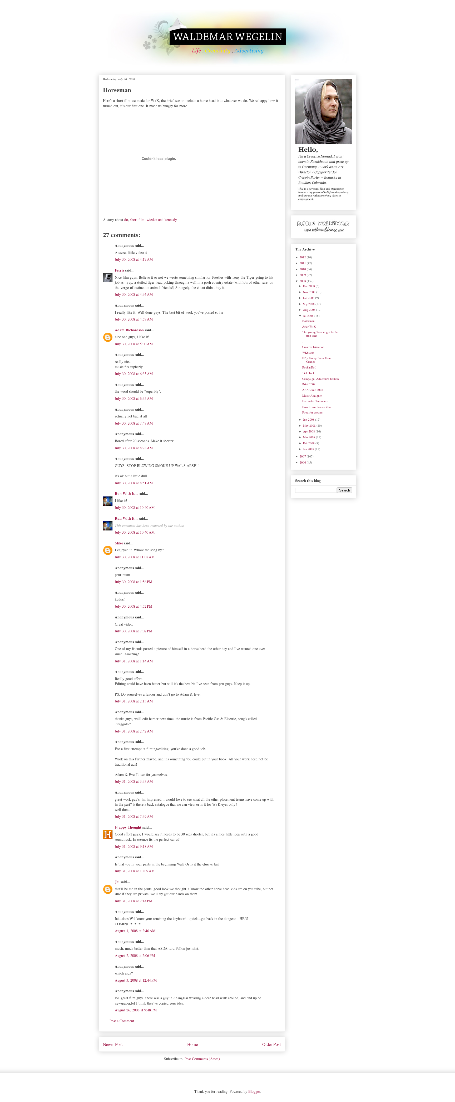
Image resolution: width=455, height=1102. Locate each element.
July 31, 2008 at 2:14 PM (133, 900)
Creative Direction (313, 347)
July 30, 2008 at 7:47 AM (134, 423)
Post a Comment (122, 1020)
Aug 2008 (309, 310)
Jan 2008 (309, 449)
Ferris (119, 270)
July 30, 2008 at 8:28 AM (134, 447)
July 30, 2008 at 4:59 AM (134, 319)
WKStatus (308, 353)
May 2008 (309, 425)
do (126, 219)
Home (192, 1044)
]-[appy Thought (128, 827)
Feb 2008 (309, 443)
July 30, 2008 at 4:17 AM (134, 259)
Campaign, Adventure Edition (320, 379)
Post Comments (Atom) (202, 1058)
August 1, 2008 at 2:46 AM (135, 930)
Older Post (271, 1044)
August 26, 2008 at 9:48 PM (136, 1009)
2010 (303, 269)
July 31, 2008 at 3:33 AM (134, 781)
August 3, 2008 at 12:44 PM (136, 980)
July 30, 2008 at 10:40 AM (135, 507)
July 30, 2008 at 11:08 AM (135, 556)
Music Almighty (312, 395)
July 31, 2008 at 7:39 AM (134, 816)
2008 (303, 281)
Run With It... (126, 493)
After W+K (309, 326)
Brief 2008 (308, 384)
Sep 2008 (309, 304)
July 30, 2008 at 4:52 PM (133, 606)
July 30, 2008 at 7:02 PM (133, 630)
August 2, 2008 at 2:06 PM (135, 955)
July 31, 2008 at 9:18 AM (134, 846)
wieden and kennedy (162, 219)
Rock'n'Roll (309, 367)
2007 (303, 456)
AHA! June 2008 (312, 390)
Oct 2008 (309, 298)
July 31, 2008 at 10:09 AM (135, 870)
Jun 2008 (309, 419)
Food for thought (312, 412)
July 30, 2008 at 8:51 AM (134, 482)
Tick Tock (308, 373)
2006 (303, 462)
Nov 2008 (309, 292)
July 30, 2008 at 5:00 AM (134, 343)
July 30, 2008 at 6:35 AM (134, 373)
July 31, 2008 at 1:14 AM (134, 660)
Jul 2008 (308, 316)
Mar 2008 (309, 437)
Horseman (308, 321)
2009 (303, 275)
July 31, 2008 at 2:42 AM (134, 731)
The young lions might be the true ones (320, 333)
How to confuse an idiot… (318, 407)
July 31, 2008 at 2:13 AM (134, 700)
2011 (303, 263)
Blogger (254, 1091)
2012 (303, 257)
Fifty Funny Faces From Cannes (317, 359)
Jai (117, 881)
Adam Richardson (129, 330)
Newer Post (113, 1044)
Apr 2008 (309, 431)
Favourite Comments (315, 401)
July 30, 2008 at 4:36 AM (134, 294)
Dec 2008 (309, 286)
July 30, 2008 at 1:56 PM (133, 581)
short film (137, 219)
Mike (119, 543)
